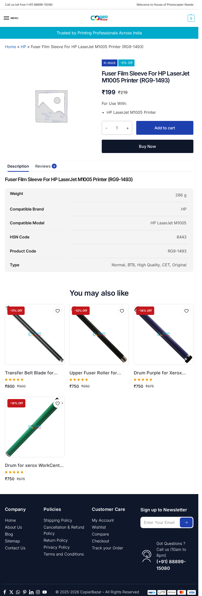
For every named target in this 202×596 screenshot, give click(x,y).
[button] (190, 18)
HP (23, 46)
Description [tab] (18, 166)
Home (10, 46)
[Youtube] (44, 592)
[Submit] (186, 522)
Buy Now (147, 146)
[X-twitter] (11, 592)
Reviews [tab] (44, 166)
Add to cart (164, 127)
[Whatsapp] (18, 592)
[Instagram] (38, 592)
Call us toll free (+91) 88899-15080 (29, 4)
